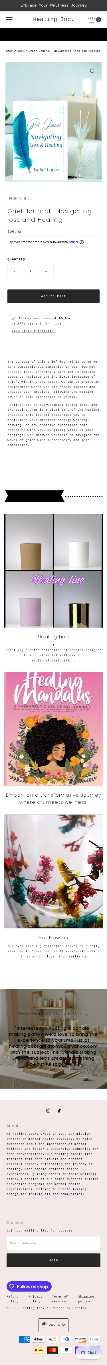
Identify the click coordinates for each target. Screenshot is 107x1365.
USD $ (54, 1325)
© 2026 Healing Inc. (27, 1308)
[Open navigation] (9, 19)
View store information (34, 331)
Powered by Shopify (68, 1308)
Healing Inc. (53, 19)
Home (9, 51)
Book (20, 51)
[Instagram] (48, 1111)
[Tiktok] (59, 1111)
